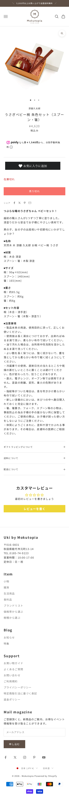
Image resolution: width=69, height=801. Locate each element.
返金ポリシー (12, 699)
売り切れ (34, 191)
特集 (6, 643)
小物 (6, 581)
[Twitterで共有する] (19, 202)
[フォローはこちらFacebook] (5, 757)
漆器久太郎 (35, 108)
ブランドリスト (13, 605)
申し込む (14, 744)
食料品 (8, 599)
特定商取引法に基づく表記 (20, 693)
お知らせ (9, 637)
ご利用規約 (11, 681)
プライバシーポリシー (17, 687)
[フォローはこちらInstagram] (24, 757)
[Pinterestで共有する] (24, 202)
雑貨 (6, 587)
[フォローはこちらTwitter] (15, 757)
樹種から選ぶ (12, 617)
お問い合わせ (12, 675)
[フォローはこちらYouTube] (44, 757)
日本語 (46, 768)
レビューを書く (35, 508)
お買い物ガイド (13, 663)
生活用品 (9, 593)
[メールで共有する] (29, 202)
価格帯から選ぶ (13, 611)
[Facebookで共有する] (14, 202)
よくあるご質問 (13, 669)
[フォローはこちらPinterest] (34, 757)
